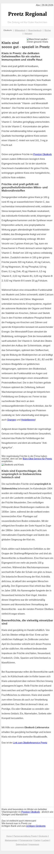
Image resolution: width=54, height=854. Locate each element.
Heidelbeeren (28, 420)
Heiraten (28, 33)
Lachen (45, 840)
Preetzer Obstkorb (42, 154)
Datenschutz (21, 844)
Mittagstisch (20, 30)
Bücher (47, 30)
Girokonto (43, 836)
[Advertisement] (27, 776)
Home (9, 836)
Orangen (11, 420)
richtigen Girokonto (36, 826)
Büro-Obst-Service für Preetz (37, 458)
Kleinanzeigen (11, 840)
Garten (37, 840)
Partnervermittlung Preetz (25, 836)
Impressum (34, 844)
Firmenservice (25, 840)
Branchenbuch (35, 30)
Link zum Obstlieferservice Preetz (30, 742)
